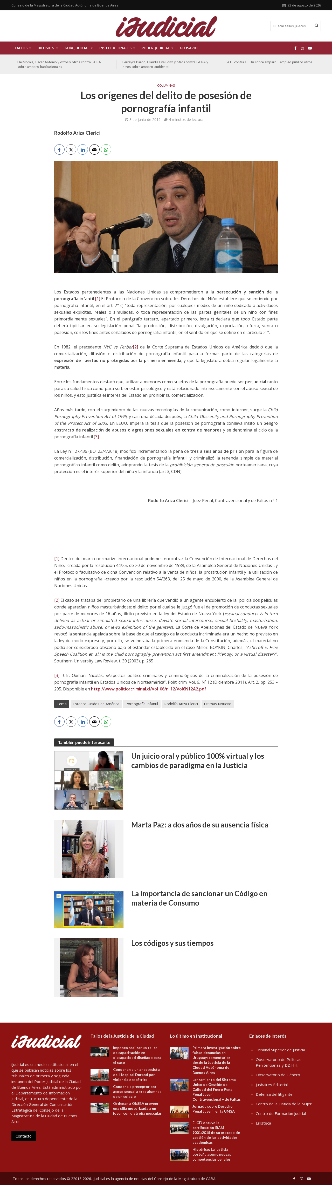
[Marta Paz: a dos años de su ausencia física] (88, 849)
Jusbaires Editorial (272, 1084)
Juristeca (263, 1123)
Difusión (46, 47)
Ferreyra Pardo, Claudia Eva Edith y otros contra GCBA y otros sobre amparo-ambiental (60, 64)
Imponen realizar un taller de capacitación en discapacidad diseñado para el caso (137, 1055)
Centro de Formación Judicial (281, 1113)
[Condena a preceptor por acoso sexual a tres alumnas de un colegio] (100, 1089)
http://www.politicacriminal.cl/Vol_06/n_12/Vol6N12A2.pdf (148, 689)
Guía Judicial (77, 47)
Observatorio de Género (278, 1074)
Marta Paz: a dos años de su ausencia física (199, 824)
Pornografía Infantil (142, 703)
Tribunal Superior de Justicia (280, 1049)
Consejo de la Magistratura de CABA (185, 1178)
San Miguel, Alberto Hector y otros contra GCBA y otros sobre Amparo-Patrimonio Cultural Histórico (269, 64)
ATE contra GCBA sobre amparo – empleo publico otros (165, 62)
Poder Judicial (156, 47)
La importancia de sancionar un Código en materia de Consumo (199, 898)
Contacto (24, 1136)
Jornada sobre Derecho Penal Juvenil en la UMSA (213, 1108)
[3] (96, 437)
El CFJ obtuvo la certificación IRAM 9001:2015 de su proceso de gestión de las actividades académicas (216, 1132)
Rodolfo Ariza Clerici (181, 703)
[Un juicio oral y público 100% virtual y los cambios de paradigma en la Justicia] (88, 780)
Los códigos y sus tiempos (172, 943)
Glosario (189, 47)
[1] (97, 299)
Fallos (21, 47)
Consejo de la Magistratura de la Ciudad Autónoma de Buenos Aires (64, 5)
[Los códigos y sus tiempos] (89, 967)
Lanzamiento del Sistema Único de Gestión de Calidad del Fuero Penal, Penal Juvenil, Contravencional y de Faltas (216, 1089)
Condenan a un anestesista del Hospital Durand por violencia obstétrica (136, 1074)
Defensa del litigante (274, 1094)
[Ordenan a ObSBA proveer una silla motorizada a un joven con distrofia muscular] (100, 1107)
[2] (135, 347)
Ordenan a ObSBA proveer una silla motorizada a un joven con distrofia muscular (137, 1108)
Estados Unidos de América (96, 703)
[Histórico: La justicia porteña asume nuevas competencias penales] (179, 1154)
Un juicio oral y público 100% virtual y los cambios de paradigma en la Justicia (197, 760)
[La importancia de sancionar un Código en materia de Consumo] (89, 908)
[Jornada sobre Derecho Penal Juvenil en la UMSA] (179, 1111)
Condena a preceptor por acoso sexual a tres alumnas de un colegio (137, 1091)
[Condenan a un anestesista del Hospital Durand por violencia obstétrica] (100, 1074)
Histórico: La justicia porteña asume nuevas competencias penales (211, 1154)
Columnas (166, 85)
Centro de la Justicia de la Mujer (284, 1103)
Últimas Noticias (218, 703)
